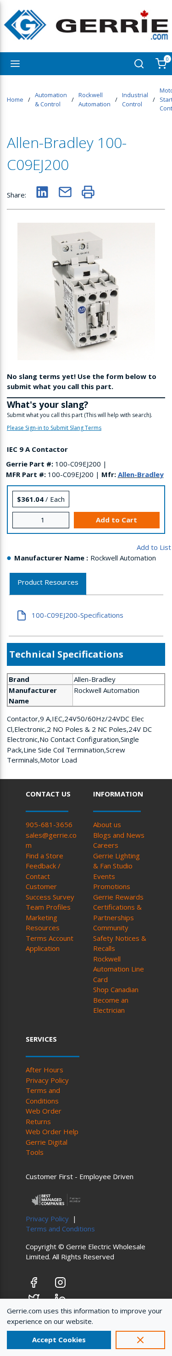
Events (104, 876)
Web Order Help (52, 1131)
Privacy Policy (47, 1080)
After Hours (44, 1069)
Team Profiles (48, 906)
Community (110, 927)
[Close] (140, 1340)
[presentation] (48, 584)
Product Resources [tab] (47, 582)
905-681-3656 (49, 824)
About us (107, 824)
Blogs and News (118, 835)
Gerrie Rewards (118, 896)
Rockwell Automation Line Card (118, 969)
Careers (105, 845)
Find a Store (44, 855)
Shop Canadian (116, 989)
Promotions (111, 886)
